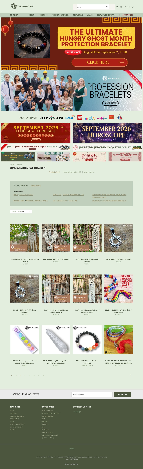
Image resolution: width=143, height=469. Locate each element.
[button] (71, 43)
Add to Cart (24, 242)
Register (20, 427)
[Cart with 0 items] (132, 7)
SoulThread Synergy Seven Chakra (87, 260)
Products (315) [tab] (54, 172)
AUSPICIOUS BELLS (99, 197)
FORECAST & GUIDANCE (60, 15)
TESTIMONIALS (78, 15)
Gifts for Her (73, 201)
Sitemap (12, 430)
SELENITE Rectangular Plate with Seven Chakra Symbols (25, 362)
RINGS (43, 427)
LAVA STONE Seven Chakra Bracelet (87, 362)
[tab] (72, 172)
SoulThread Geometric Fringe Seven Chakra (87, 311)
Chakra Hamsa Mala (26, 195)
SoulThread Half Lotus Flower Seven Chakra (56, 311)
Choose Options (87, 344)
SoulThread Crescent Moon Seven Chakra (25, 260)
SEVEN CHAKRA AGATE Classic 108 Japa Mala (118, 311)
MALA (16, 195)
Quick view (24, 233)
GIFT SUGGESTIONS (60, 201)
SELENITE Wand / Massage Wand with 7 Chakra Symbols (56, 362)
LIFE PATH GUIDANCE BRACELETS (114, 201)
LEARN (89, 15)
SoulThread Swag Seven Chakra (56, 259)
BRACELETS (57, 195)
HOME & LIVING (19, 201)
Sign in (12, 427)
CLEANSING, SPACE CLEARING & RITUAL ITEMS (109, 195)
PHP (126, 7)
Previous (137, 462)
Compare (24, 238)
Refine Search (36, 185)
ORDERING (43, 15)
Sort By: (14, 211)
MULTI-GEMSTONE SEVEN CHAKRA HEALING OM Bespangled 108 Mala (118, 362)
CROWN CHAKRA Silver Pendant (118, 259)
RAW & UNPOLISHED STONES (50, 435)
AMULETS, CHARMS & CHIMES (36, 201)
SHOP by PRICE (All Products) (51, 413)
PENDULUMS (45, 430)
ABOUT (31, 15)
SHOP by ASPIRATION (48, 416)
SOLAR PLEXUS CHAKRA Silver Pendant (24, 311)
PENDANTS (45, 424)
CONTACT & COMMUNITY (105, 15)
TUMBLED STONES (47, 432)
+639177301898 (127, 15)
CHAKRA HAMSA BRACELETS (73, 195)
